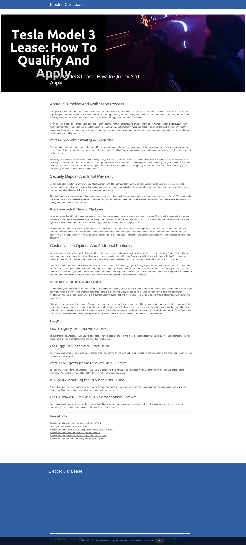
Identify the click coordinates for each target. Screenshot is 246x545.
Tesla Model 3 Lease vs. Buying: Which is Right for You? (75, 423)
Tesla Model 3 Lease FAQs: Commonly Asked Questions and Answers (82, 429)
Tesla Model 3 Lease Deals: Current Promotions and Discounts (78, 436)
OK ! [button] (159, 541)
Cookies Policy (148, 541)
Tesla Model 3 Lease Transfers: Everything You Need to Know (78, 439)
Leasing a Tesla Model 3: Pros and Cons (68, 426)
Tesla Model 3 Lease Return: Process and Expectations (75, 432)
